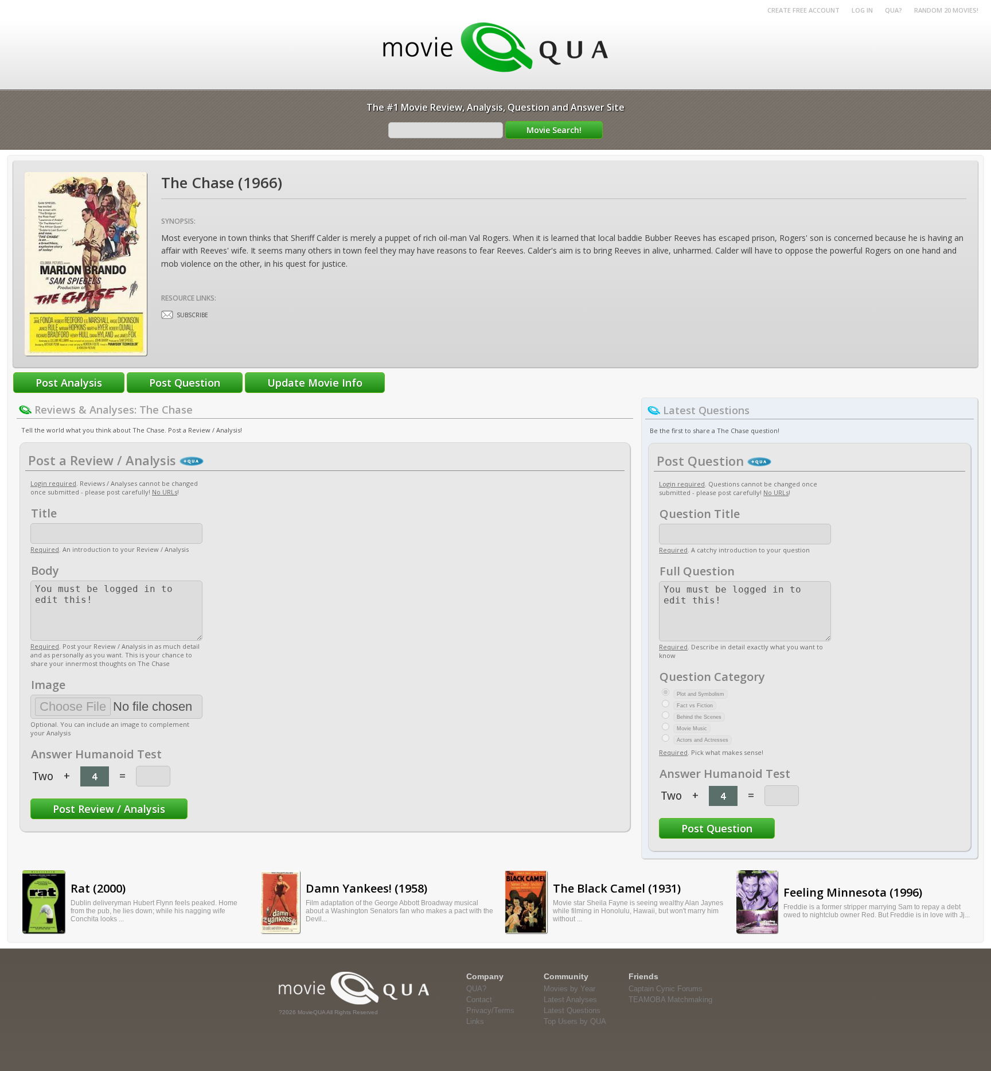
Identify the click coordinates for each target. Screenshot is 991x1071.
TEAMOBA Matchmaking (670, 999)
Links (475, 1021)
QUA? (893, 10)
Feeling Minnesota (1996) (852, 892)
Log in (862, 10)
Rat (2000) (98, 888)
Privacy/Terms (490, 1010)
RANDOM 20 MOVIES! (946, 10)
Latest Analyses (570, 999)
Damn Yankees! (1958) (366, 888)
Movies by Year (569, 988)
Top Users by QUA (575, 1021)
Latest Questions (572, 1010)
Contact (479, 999)
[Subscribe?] (167, 314)
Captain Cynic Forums (666, 988)
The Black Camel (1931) (617, 888)
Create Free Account (803, 10)
